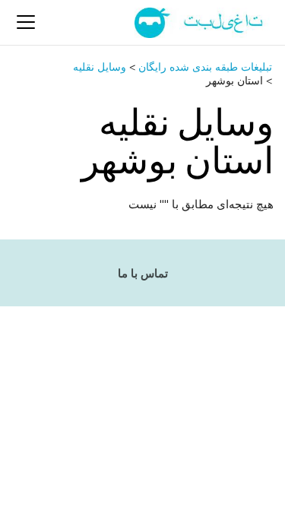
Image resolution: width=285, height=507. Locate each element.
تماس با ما (143, 273)
